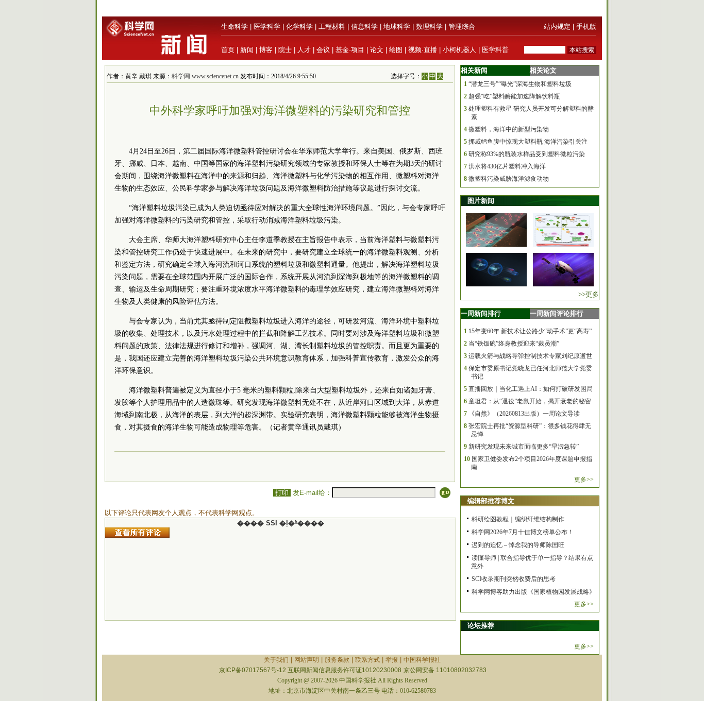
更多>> (584, 479)
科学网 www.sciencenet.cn (205, 76)
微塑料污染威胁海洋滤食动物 (508, 178)
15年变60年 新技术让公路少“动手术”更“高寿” (530, 331)
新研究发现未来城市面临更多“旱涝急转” (523, 446)
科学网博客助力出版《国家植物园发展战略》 (533, 591)
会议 (323, 50)
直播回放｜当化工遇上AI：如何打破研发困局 (530, 388)
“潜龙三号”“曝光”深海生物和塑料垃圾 (520, 84)
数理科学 (429, 26)
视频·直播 (422, 50)
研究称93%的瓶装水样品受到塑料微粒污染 (526, 154)
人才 (304, 50)
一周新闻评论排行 (556, 313)
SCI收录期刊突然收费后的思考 (514, 579)
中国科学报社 (422, 659)
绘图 (396, 50)
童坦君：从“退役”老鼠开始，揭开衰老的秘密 (529, 401)
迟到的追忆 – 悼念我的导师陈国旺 (518, 545)
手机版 (586, 26)
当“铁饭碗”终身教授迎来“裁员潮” (513, 343)
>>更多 (588, 294)
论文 (376, 50)
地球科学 (396, 26)
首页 (227, 50)
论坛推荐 (480, 625)
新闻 (247, 50)
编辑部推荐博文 (490, 501)
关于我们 (276, 659)
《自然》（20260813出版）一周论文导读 (524, 413)
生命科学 (234, 26)
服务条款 (337, 659)
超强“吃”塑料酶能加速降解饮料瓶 (514, 96)
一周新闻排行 (481, 313)
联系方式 (367, 659)
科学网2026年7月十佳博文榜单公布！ (523, 532)
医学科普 (495, 50)
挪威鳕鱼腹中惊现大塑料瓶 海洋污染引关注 (528, 141)
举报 (391, 659)
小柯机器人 (459, 50)
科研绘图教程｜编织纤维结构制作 (518, 519)
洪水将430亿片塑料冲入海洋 (507, 166)
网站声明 (306, 659)
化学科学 (299, 26)
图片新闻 (480, 200)
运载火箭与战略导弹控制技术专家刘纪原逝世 (530, 356)
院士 (285, 50)
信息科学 (364, 26)
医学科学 (267, 26)
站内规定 (557, 26)
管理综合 (461, 26)
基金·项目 (350, 50)
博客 (266, 50)
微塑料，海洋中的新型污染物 (508, 129)
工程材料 (332, 26)
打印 (282, 493)
